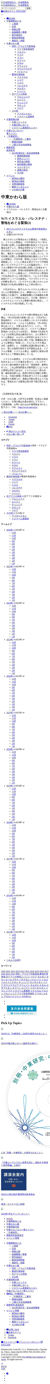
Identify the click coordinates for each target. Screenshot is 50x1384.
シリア (20, 80)
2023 (17, 971)
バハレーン (22, 71)
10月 (14, 538)
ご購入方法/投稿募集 (21, 145)
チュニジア (22, 102)
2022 (22, 971)
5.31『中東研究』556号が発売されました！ (24, 1034)
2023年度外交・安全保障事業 (25, 153)
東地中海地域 (18, 74)
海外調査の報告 (24, 164)
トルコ (20, 83)
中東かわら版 (12, 43)
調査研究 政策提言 (15, 1305)
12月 (14, 533)
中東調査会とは (13, 21)
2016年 (9, 895)
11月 (14, 535)
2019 (37, 971)
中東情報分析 (12, 119)
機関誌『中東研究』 (16, 1294)
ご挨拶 (15, 24)
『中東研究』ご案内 (21, 139)
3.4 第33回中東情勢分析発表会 (18, 1194)
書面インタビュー (20, 187)
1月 (13, 564)
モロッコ (21, 105)
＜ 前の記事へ (7, 412)
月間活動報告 (18, 184)
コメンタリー (23, 167)
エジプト (21, 100)
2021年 (9, 713)
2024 (13, 971)
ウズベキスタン (38, 988)
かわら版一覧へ (14, 434)
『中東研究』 (12, 136)
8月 (13, 544)
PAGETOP (4, 1367)
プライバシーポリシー (29, 1342)
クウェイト (22, 66)
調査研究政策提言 (14, 1235)
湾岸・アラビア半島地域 (23, 46)
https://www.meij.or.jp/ (27, 407)
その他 (15, 111)
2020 (32, 971)
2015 (8, 974)
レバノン (21, 91)
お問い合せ (14, 1329)
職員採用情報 (18, 38)
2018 (41, 971)
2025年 (9, 566)
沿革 (14, 26)
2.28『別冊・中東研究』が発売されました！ (22, 1153)
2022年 (9, 676)
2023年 (9, 639)
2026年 (9, 530)
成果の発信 (22, 170)
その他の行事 (18, 190)
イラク (20, 55)
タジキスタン (36, 982)
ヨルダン (21, 88)
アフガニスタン (24, 114)
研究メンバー (23, 159)
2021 (27, 971)
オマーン (21, 60)
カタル (20, 63)
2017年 (9, 859)
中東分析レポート (20, 125)
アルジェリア (23, 97)
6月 (13, 549)
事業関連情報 (23, 156)
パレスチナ (22, 85)
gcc (29, 996)
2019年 (9, 786)
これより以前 (12, 960)
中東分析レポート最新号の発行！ (19, 1043)
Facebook (12, 1337)
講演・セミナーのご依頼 (13, 1204)
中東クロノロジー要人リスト (20, 1230)
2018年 (9, 822)
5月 (13, 552)
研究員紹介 (17, 35)
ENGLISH (21, 11)
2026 (3, 971)
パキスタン (24, 979)
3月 (13, 558)
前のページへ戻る (17, 431)
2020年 (9, 749)
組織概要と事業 (19, 32)
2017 (46, 971)
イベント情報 (12, 1238)
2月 (13, 561)
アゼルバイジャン (12, 996)
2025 (8, 971)
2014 (13, 974)
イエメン (21, 52)
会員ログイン (14, 1332)
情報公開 (16, 29)
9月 (13, 541)
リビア (20, 108)
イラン (20, 57)
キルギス (34, 985)
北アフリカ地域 (19, 94)
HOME (9, 1219)
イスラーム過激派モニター (24, 128)
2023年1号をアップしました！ (15, 1214)
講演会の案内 (18, 178)
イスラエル (22, 77)
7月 (13, 547)
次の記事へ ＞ (25, 412)
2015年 (9, 932)
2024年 (9, 603)
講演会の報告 (18, 181)
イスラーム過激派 (25, 116)
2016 (3, 974)
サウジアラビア (24, 69)
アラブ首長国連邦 (25, 49)
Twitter (11, 1335)
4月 (13, 555)
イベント (10, 175)
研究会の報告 (23, 161)
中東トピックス (19, 122)
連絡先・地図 (18, 41)
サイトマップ (9, 1342)
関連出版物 (17, 142)
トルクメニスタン (10, 982)
